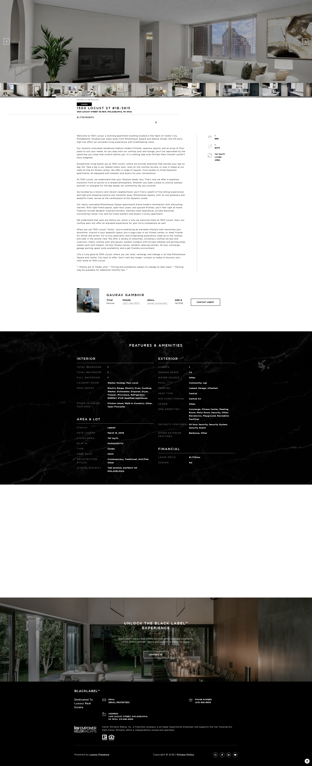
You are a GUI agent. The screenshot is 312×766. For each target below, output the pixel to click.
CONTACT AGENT (205, 302)
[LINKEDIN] (228, 754)
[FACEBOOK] (222, 754)
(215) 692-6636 (203, 702)
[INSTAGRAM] (215, 754)
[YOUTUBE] (235, 754)
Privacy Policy (185, 754)
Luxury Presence (99, 754)
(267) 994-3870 (131, 303)
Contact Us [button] (156, 654)
